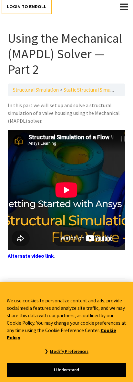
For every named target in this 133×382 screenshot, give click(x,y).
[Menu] (124, 7)
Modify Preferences (69, 351)
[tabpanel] (66, 187)
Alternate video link (31, 256)
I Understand (66, 370)
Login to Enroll (26, 6)
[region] (66, 332)
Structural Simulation (36, 90)
